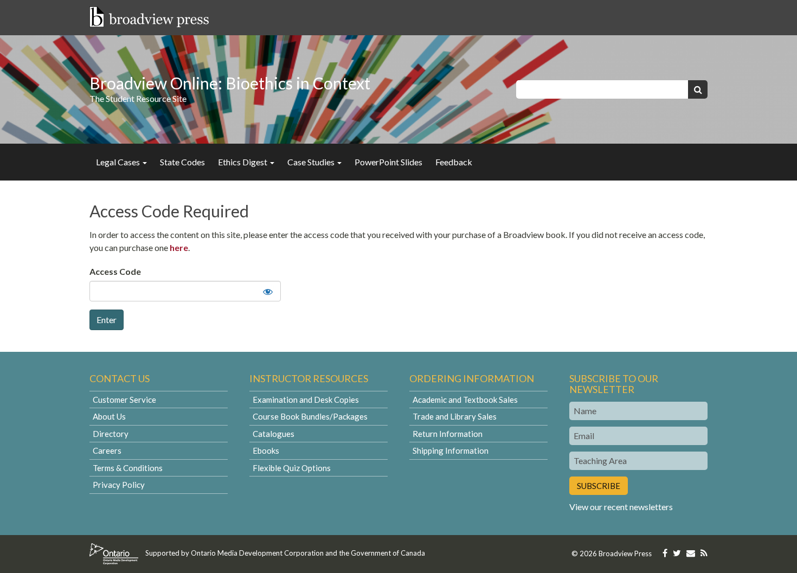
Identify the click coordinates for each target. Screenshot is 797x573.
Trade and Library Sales (455, 416)
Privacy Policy (119, 485)
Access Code (115, 271)
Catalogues (273, 434)
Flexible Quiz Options (292, 468)
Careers (107, 450)
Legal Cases (119, 162)
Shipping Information (451, 450)
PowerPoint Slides (388, 162)
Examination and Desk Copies (306, 399)
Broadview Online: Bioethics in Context (229, 83)
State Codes (182, 162)
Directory (110, 434)
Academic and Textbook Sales (465, 399)
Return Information (448, 434)
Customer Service (124, 399)
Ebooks (266, 450)
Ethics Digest (243, 162)
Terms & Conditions (128, 468)
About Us (109, 416)
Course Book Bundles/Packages (310, 416)
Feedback (453, 162)
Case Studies (311, 162)
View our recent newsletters (621, 506)
